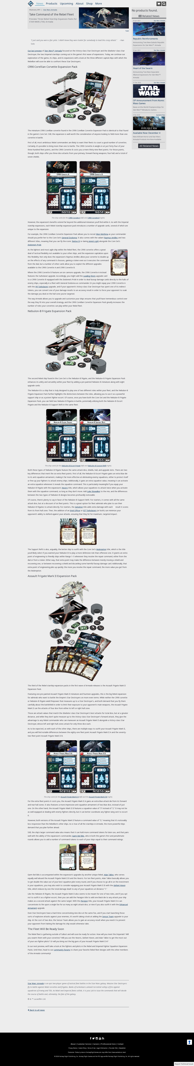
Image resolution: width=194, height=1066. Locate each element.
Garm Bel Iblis (78, 836)
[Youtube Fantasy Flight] (100, 1038)
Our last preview (35, 50)
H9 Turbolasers (41, 286)
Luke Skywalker (93, 491)
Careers (96, 1044)
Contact (120, 1044)
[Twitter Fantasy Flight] (94, 1038)
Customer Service (84, 1044)
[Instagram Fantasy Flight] (97, 1038)
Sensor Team (108, 916)
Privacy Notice (72, 1048)
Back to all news (37, 1010)
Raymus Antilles (111, 237)
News (39, 3)
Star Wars (32, 983)
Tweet (127, 31)
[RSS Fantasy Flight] (103, 1038)
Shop (89, 3)
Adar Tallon (109, 874)
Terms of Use (91, 1048)
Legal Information (102, 1048)
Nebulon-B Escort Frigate (71, 465)
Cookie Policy (82, 1048)
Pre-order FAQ (113, 1048)
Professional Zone (108, 1044)
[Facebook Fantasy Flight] (91, 1038)
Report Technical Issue (184, 1064)
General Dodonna (69, 237)
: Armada (40, 983)
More (98, 3)
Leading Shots (89, 276)
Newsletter (122, 1048)
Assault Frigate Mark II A (70, 797)
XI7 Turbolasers (89, 510)
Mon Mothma (102, 234)
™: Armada (53, 50)
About (80, 3)
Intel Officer (75, 510)
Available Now (160, 115)
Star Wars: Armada (50, 10)
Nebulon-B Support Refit (97, 465)
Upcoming (66, 3)
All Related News (148, 145)
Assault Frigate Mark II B (98, 797)
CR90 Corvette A (74, 218)
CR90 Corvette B (93, 218)
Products (51, 3)
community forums (62, 950)
